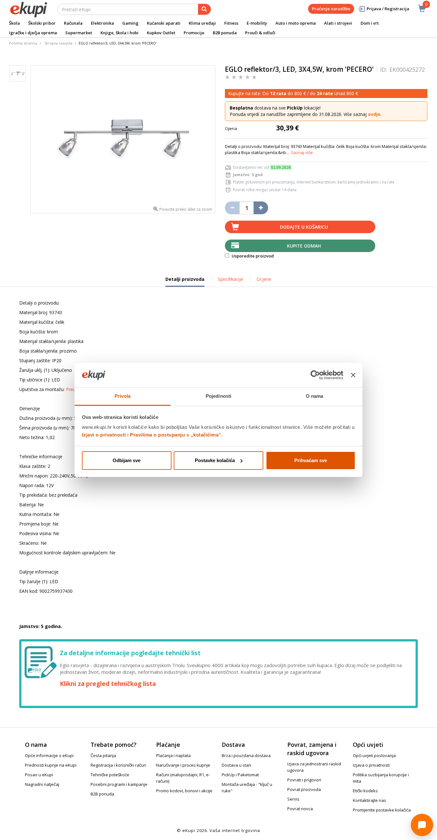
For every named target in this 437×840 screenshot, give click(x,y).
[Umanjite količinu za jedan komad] (232, 207)
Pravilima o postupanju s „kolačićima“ (175, 434)
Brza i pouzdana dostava (246, 755)
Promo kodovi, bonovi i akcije (184, 791)
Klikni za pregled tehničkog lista (108, 684)
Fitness (231, 23)
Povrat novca (300, 808)
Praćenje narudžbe (331, 9)
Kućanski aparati (163, 23)
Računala (73, 23)
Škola (14, 23)
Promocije (194, 33)
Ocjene (264, 279)
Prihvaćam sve (310, 460)
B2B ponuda (225, 33)
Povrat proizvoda (304, 789)
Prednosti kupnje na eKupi (50, 765)
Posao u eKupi (39, 775)
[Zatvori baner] (353, 375)
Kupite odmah (304, 246)
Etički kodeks (365, 791)
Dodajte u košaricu (304, 227)
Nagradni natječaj (42, 784)
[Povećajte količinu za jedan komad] (261, 207)
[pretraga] (204, 9)
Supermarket (78, 33)
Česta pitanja (103, 755)
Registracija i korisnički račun (118, 765)
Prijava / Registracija (388, 9)
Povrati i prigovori (304, 780)
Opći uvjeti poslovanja (374, 755)
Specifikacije (230, 279)
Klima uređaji (202, 23)
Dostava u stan (236, 765)
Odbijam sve (126, 460)
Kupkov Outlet (161, 33)
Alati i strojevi (338, 23)
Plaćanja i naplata (173, 755)
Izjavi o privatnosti (104, 434)
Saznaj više (302, 152)
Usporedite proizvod (252, 256)
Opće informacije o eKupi (49, 755)
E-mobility (257, 23)
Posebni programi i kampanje (119, 784)
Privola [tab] (123, 396)
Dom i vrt (370, 23)
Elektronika (102, 23)
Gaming (130, 23)
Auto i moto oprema (295, 23)
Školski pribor (42, 23)
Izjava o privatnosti (371, 765)
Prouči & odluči (260, 33)
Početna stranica (23, 43)
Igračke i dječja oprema (33, 33)
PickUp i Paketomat (240, 775)
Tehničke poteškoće (110, 775)
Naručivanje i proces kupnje (183, 765)
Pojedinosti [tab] (218, 396)
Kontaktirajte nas (369, 800)
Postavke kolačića (215, 460)
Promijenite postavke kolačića (382, 810)
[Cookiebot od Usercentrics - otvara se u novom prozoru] (315, 375)
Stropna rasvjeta (58, 43)
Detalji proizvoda (184, 281)
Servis (293, 799)
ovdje (374, 114)
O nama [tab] (314, 396)
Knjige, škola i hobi (119, 33)
